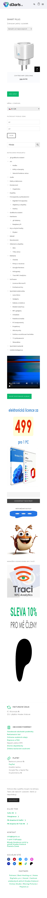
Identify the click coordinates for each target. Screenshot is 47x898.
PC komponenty (18, 322)
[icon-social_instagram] (32, 859)
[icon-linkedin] (15, 863)
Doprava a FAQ (13, 740)
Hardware (13, 216)
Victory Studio (15, 884)
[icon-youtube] (15, 859)
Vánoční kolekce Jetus (21, 173)
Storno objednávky (15, 746)
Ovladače (16, 315)
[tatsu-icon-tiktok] (26, 863)
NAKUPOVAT (13, 800)
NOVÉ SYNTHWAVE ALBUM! (19, 396)
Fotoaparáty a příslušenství (19, 197)
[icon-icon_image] (21, 864)
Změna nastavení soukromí (18, 749)
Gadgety (16, 299)
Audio (12, 177)
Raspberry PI (17, 224)
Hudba (15, 165)
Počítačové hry (18, 287)
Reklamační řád (13, 734)
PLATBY (16, 758)
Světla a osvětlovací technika (23, 334)
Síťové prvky (17, 330)
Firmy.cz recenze (18, 263)
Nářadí (12, 236)
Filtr (11, 135)
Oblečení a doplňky (16, 244)
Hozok (25, 878)
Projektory (16, 326)
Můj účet (13, 94)
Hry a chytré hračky (16, 228)
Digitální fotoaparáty (20, 201)
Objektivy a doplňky (19, 205)
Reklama (13, 256)
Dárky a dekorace (16, 181)
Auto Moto (16, 295)
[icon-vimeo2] (26, 859)
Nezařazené (14, 240)
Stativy (15, 208)
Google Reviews (18, 267)
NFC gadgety (17, 311)
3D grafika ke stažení (17, 157)
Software (13, 279)
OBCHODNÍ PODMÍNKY (22, 727)
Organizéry (16, 189)
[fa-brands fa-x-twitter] (21, 859)
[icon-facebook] (9, 859)
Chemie (15, 260)
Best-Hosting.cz (24, 875)
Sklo (14, 248)
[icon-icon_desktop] (32, 864)
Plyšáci (15, 232)
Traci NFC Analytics (19, 275)
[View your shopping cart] (38, 4)
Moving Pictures (30, 884)
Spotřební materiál (16, 346)
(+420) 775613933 (14, 839)
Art (11, 161)
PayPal (12, 764)
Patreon (12, 875)
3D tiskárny (16, 220)
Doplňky (13, 193)
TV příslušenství (18, 338)
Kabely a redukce (19, 303)
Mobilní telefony (18, 307)
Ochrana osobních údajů (17, 737)
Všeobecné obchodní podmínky (20, 731)
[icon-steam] (9, 863)
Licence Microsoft (19, 283)
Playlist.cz (24, 887)
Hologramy (16, 271)
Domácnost (14, 185)
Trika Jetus (16, 252)
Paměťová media (18, 318)
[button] (37, 69)
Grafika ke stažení (16, 212)
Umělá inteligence (16, 350)
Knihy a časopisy (18, 169)
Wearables (16, 342)
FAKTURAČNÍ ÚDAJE (21, 707)
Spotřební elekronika (17, 291)
